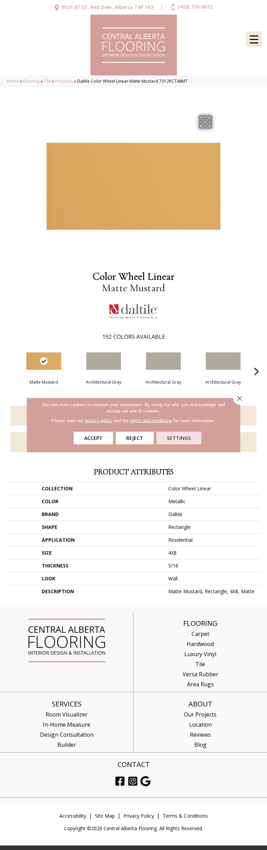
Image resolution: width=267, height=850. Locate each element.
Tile (47, 81)
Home (13, 81)
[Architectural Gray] (104, 361)
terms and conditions (151, 420)
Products (64, 81)
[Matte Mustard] (44, 361)
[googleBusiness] (145, 781)
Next (256, 360)
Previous (10, 360)
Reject (134, 438)
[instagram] (132, 781)
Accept (93, 438)
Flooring (31, 81)
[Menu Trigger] (254, 39)
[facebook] (119, 781)
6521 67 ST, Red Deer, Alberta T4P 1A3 (107, 7)
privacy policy (98, 420)
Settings (179, 438)
